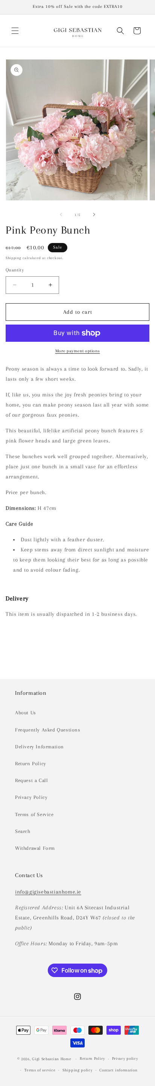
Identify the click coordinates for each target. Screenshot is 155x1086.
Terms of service (39, 1070)
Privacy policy (125, 1058)
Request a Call (31, 780)
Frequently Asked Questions (48, 730)
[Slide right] (94, 214)
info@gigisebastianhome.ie (48, 892)
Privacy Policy (31, 797)
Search (22, 831)
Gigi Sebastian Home (51, 1058)
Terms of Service (34, 814)
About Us (25, 712)
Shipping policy (77, 1070)
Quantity (15, 270)
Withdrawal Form (35, 848)
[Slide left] (61, 214)
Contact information (118, 1070)
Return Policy (30, 763)
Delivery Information (39, 746)
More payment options (77, 351)
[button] (15, 30)
